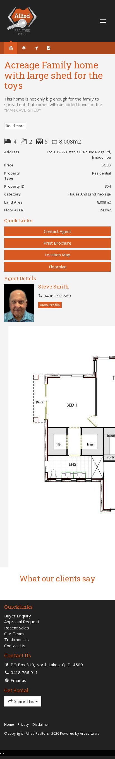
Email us (18, 680)
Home (9, 724)
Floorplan (57, 266)
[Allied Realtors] (22, 20)
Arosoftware (90, 733)
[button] (57, 243)
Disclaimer (40, 724)
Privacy (23, 724)
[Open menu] (103, 21)
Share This (24, 701)
